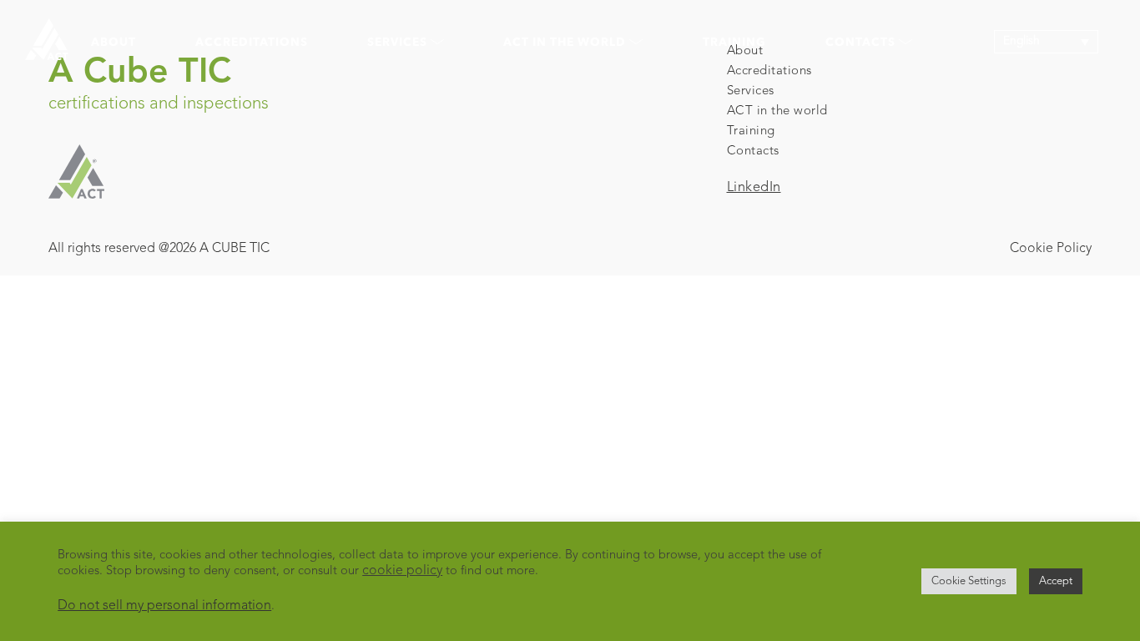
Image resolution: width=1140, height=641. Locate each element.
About (113, 43)
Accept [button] (1055, 581)
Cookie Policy (1051, 248)
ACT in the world (777, 111)
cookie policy (402, 571)
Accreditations (251, 43)
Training (734, 43)
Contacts (753, 151)
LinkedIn (754, 187)
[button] (1046, 41)
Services (750, 91)
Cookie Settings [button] (968, 581)
